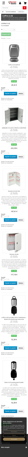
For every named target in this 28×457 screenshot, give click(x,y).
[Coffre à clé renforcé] (14, 53)
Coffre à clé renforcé (14, 65)
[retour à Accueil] (2, 12)
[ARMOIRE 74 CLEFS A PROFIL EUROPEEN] (14, 116)
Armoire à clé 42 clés (14, 191)
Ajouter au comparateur (7, 99)
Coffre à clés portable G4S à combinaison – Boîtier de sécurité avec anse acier (14, 318)
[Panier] (25, 3)
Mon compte (5, 447)
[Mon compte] (20, 3)
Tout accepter (14, 439)
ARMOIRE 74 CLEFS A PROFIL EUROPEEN (14, 128)
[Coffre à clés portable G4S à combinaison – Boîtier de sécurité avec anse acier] (14, 305)
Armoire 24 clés (14, 254)
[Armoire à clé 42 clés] (14, 179)
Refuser (14, 435)
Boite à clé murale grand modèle (14, 382)
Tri (1, 29)
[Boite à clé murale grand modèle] (14, 370)
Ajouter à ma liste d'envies (7, 98)
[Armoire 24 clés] (14, 242)
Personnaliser (14, 431)
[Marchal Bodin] (12, 3)
